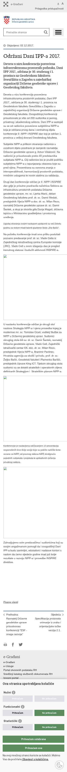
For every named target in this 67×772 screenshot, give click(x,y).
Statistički (10, 721)
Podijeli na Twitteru (21, 644)
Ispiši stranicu (5, 644)
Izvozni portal (10, 677)
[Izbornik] (58, 32)
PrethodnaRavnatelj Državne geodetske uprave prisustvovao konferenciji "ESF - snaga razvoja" (16, 624)
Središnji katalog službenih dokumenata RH (28, 674)
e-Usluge (8, 666)
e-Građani (9, 662)
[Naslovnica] (33, 20)
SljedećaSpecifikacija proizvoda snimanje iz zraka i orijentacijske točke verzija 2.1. (48, 622)
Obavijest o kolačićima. (35, 759)
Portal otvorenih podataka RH (20, 670)
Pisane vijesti (10, 602)
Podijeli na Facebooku (13, 644)
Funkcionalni (12, 706)
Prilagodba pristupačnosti (49, 8)
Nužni (7, 692)
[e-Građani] (18, 4)
